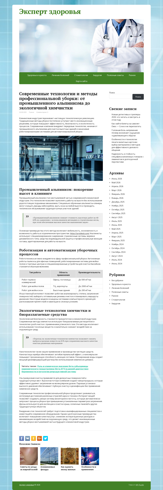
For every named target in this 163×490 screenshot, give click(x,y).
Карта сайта (81, 81)
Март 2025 (116, 236)
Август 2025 (117, 217)
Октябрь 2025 (118, 209)
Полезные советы (115, 75)
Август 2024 (117, 256)
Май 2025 (116, 229)
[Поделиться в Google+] (39, 438)
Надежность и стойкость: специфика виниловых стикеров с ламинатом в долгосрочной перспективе (128, 158)
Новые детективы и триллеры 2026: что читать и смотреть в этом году (126, 117)
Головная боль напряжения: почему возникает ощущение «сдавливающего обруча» (126, 133)
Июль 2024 (117, 259)
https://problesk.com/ (79, 233)
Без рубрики (117, 280)
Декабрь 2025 (118, 202)
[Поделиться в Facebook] (21, 438)
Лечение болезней (60, 75)
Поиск (112, 92)
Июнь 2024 (117, 263)
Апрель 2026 (117, 186)
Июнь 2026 (117, 178)
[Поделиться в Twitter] (45, 438)
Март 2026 (116, 190)
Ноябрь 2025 (117, 205)
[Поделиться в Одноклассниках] (33, 438)
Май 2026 (116, 182)
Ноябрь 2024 (117, 244)
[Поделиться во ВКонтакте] (27, 438)
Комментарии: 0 (42, 112)
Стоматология (81, 75)
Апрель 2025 (117, 232)
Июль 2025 (117, 221)
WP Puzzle (140, 485)
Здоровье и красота (36, 75)
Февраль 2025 (118, 240)
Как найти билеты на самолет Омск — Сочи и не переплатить (126, 125)
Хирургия (97, 75)
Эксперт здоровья (50, 11)
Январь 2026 (117, 198)
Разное (132, 75)
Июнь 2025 (117, 225)
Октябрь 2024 (118, 248)
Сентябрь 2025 (118, 213)
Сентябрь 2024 (118, 252)
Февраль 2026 (118, 194)
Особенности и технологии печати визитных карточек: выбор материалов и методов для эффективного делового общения (126, 144)
